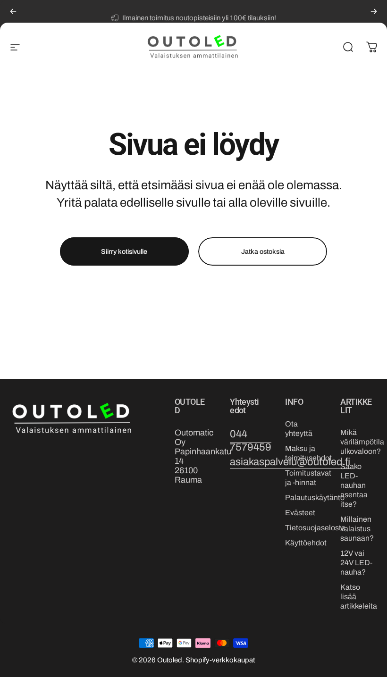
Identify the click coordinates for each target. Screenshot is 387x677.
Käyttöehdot (306, 543)
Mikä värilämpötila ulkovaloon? (362, 441)
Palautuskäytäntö (315, 497)
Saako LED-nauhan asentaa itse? (354, 485)
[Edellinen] (13, 11)
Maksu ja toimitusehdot (308, 453)
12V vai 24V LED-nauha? (356, 562)
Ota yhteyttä (298, 428)
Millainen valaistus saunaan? (357, 528)
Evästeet (300, 513)
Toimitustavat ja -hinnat (308, 477)
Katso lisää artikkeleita (358, 596)
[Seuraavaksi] (373, 11)
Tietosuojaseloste (315, 528)
